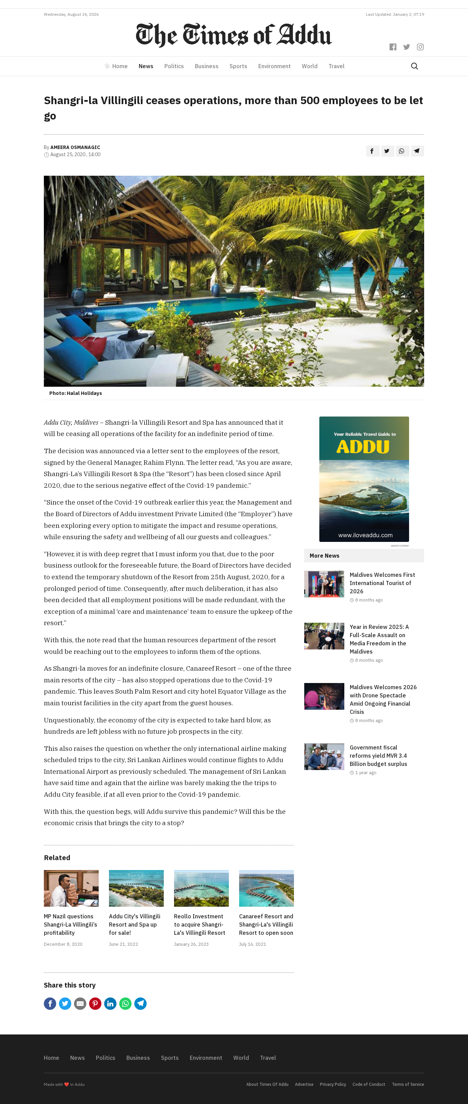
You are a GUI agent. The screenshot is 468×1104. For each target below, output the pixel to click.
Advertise (304, 1084)
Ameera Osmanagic (75, 147)
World (310, 66)
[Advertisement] (364, 852)
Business (207, 66)
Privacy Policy (333, 1084)
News (146, 66)
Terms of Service (408, 1084)
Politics (174, 66)
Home (120, 66)
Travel (337, 66)
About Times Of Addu (267, 1084)
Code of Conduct (369, 1084)
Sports (238, 66)
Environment (274, 66)
